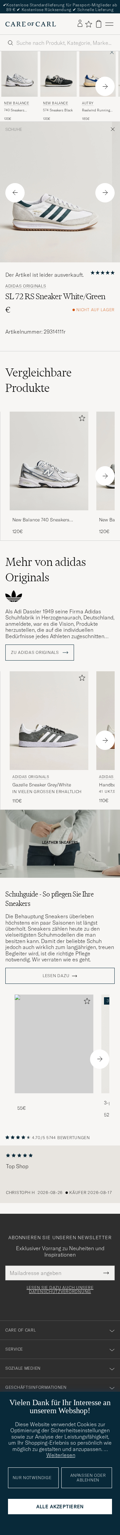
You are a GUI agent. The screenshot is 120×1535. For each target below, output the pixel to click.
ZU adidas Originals (35, 652)
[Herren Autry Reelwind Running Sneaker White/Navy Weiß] (97, 74)
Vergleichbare (38, 380)
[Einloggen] (80, 24)
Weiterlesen (60, 1455)
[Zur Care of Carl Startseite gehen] (30, 24)
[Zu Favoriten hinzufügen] (80, 419)
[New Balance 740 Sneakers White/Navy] (49, 514)
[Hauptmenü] (109, 24)
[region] (60, 1174)
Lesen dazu (56, 975)
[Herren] (54, 1044)
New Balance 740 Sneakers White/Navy (40, 520)
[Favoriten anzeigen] (88, 24)
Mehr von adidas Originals (45, 569)
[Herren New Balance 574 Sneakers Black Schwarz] (58, 74)
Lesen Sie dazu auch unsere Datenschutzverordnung (60, 1290)
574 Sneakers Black (58, 110)
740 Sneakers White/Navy (14, 110)
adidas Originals (25, 286)
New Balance (16, 103)
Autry (88, 103)
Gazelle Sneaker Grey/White (41, 785)
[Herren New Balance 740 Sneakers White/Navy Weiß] (19, 74)
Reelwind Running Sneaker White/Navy (97, 110)
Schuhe (13, 129)
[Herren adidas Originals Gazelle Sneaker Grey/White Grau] (49, 720)
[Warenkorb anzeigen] (98, 23)
